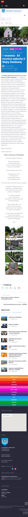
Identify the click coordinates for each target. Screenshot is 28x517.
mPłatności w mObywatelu (15, 317)
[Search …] (3, 19)
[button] (24, 15)
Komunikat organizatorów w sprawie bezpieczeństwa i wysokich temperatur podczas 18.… (18, 355)
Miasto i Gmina (8, 22)
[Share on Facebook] (2, 288)
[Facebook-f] (2, 6)
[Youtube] (6, 6)
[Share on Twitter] (6, 288)
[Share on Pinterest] (19, 288)
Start (2, 22)
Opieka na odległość (14, 324)
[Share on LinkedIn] (15, 288)
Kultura (12, 49)
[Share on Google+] (11, 288)
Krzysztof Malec (10, 66)
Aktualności (6, 49)
